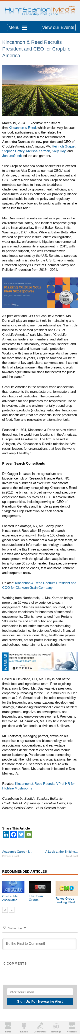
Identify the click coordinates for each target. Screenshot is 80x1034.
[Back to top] (72, 1014)
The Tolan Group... (36, 897)
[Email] (28, 834)
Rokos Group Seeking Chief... (67, 900)
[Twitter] (21, 834)
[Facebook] (13, 834)
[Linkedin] (6, 834)
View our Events (58, 27)
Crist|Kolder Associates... (11, 898)
